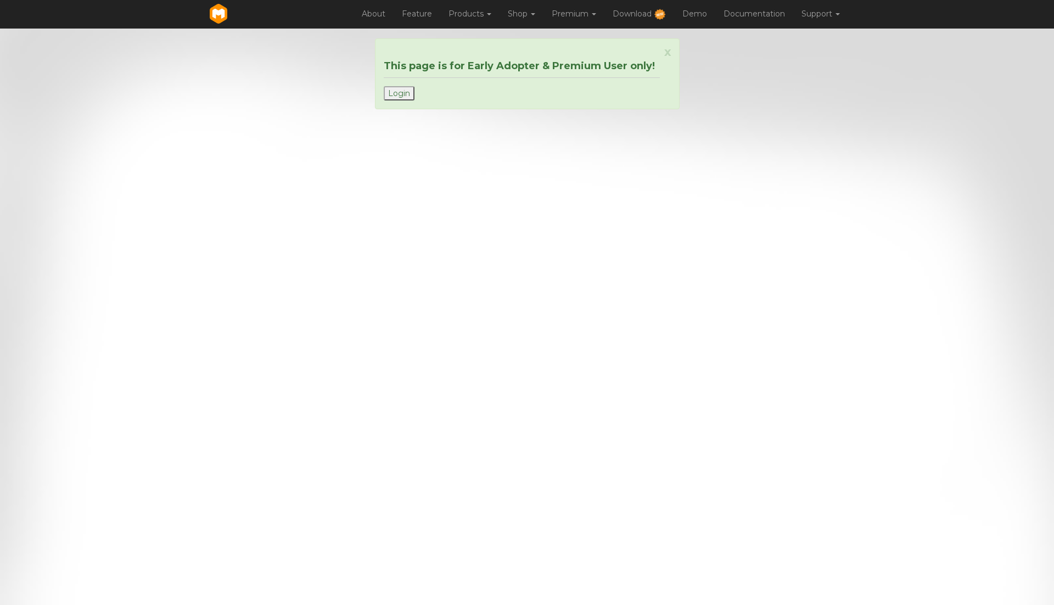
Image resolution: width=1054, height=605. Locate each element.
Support (817, 14)
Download (633, 14)
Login (399, 93)
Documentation (754, 14)
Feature (417, 14)
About (373, 14)
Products (467, 14)
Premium (571, 14)
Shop (519, 14)
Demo (694, 14)
